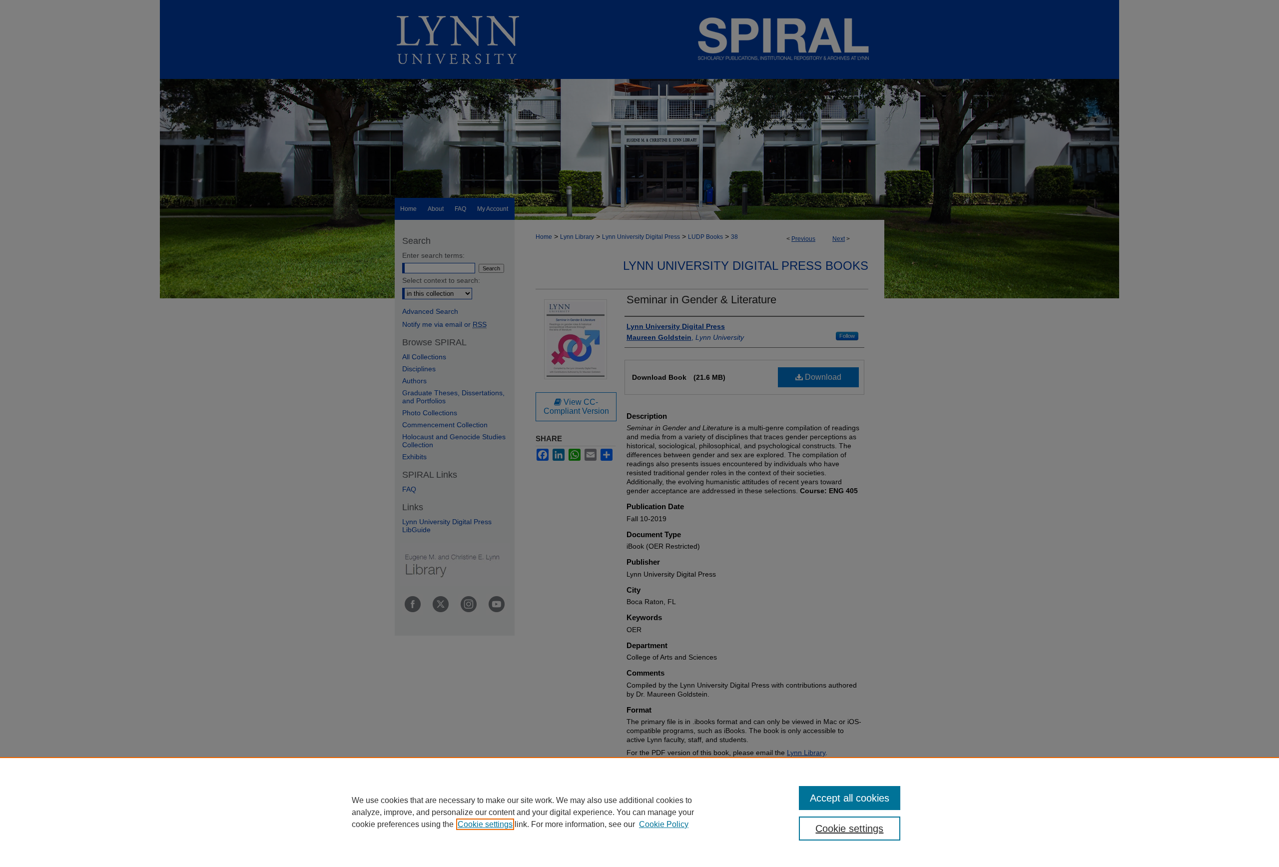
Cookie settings (485, 824)
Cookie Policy (663, 824)
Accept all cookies (849, 798)
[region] (639, 812)
